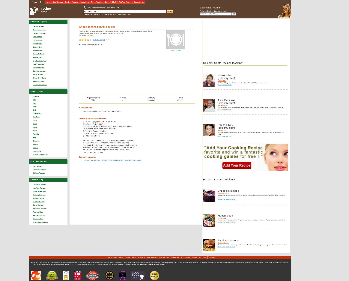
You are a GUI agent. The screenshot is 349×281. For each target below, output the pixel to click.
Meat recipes (37, 36)
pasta (114, 14)
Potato (35, 144)
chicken (100, 14)
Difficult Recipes (39, 173)
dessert (87, 160)
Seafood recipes (38, 67)
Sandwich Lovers (223, 243)
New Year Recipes (39, 188)
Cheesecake (37, 113)
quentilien (90, 35)
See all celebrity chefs (224, 84)
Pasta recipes (37, 43)
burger (120, 14)
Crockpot (36, 117)
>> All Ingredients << (40, 154)
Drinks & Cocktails (39, 78)
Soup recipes (37, 47)
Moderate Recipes (39, 169)
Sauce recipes (38, 74)
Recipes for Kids (39, 215)
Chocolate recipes (223, 193)
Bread (35, 130)
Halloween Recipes (39, 208)
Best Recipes (58, 2)
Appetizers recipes (39, 30)
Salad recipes (37, 50)
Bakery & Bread (38, 54)
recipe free (46, 10)
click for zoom (175, 50)
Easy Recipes (37, 166)
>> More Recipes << (40, 85)
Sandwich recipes (39, 71)
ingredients (128, 160)
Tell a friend (202, 257)
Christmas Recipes (39, 184)
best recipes (95, 160)
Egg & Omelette (38, 64)
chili (110, 14)
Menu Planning (97, 2)
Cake (34, 103)
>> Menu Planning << (40, 222)
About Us (187, 257)
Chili (34, 110)
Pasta (35, 124)
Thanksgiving (38, 212)
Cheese (35, 148)
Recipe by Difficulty (39, 161)
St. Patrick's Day (38, 201)
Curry (35, 120)
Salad (35, 127)
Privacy (194, 257)
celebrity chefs (118, 160)
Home (48, 2)
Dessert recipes (38, 26)
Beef (34, 99)
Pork (34, 106)
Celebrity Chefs (110, 2)
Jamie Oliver (222, 81)
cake (106, 14)
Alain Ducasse (222, 105)
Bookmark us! (139, 2)
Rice (34, 137)
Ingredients (84, 2)
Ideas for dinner (38, 81)
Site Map (211, 257)
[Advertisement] (137, 74)
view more (126, 14)
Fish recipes (37, 40)
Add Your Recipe (125, 2)
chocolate (94, 14)
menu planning (106, 160)
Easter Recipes (38, 205)
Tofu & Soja (37, 151)
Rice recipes (37, 57)
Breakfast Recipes (39, 191)
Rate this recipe (98, 40)
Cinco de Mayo (38, 219)
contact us (73, 264)
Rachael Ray (222, 130)
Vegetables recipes (39, 61)
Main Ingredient (37, 91)
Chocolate (36, 141)
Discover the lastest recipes (226, 199)
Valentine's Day (38, 198)
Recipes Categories (39, 22)
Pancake (36, 134)
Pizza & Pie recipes (39, 33)
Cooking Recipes (71, 2)
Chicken (36, 96)
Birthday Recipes (39, 195)
